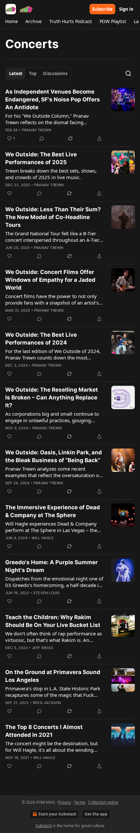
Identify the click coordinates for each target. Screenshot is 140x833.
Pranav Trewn (36, 130)
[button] (11, 21)
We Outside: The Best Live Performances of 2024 (41, 339)
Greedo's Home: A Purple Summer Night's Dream (51, 566)
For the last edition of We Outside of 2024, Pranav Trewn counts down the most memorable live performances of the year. (53, 354)
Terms (79, 802)
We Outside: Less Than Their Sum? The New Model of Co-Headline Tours (53, 217)
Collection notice (103, 802)
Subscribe (102, 9)
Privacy (64, 802)
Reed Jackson (47, 702)
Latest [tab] (15, 73)
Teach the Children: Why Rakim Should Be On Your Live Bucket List (52, 621)
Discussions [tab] (55, 73)
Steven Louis (46, 593)
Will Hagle (43, 538)
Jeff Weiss (42, 647)
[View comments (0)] (41, 138)
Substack (43, 825)
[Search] (128, 73)
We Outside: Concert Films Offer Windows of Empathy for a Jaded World (50, 280)
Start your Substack (57, 814)
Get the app (96, 814)
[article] (70, 115)
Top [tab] (32, 73)
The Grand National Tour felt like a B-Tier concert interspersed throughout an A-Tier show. (52, 236)
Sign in (126, 9)
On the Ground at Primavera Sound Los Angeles (52, 676)
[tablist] (38, 73)
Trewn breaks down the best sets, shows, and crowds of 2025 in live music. (51, 173)
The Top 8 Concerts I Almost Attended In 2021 (44, 731)
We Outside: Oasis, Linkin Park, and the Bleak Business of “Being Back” (53, 456)
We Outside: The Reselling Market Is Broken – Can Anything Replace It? (51, 397)
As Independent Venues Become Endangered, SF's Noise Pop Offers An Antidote (52, 99)
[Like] (9, 193)
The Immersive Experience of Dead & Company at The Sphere (52, 511)
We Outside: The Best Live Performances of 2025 (41, 158)
